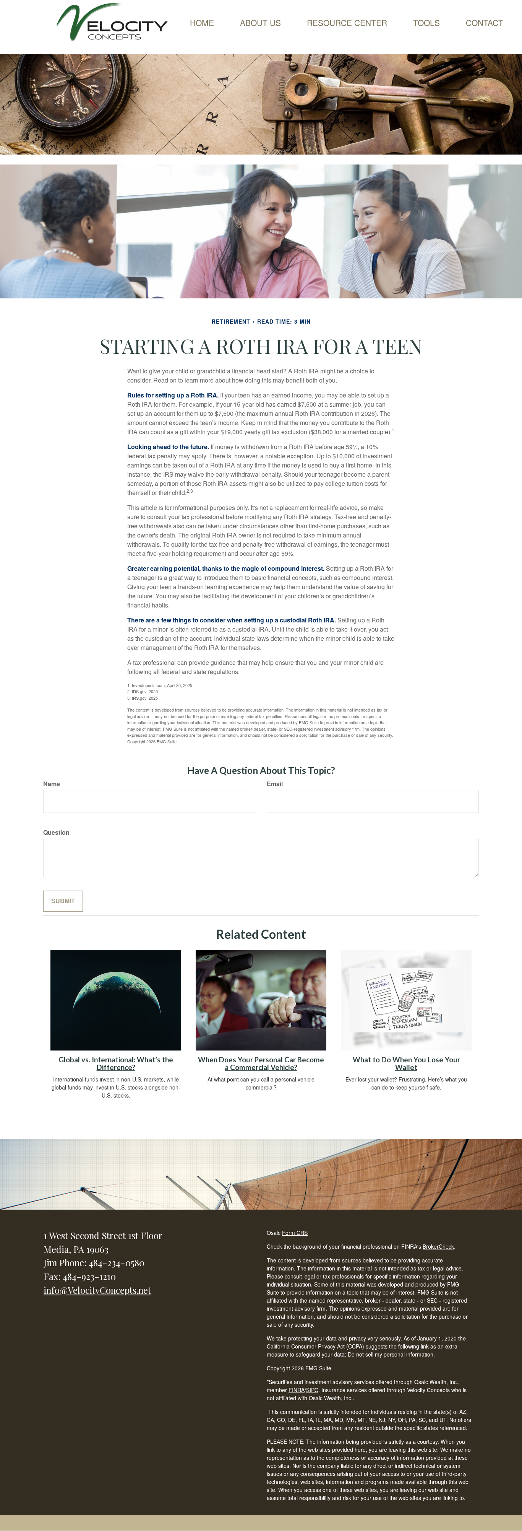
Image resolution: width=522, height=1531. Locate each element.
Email (275, 784)
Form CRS (295, 1232)
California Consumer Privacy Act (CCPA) (315, 1346)
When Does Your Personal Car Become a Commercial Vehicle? (261, 1063)
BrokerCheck (438, 1246)
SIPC (312, 1390)
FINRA (297, 1390)
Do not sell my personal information (390, 1354)
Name (51, 784)
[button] (260, 22)
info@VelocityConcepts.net (97, 1290)
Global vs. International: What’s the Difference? (115, 1063)
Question (56, 832)
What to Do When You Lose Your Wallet (406, 1063)
